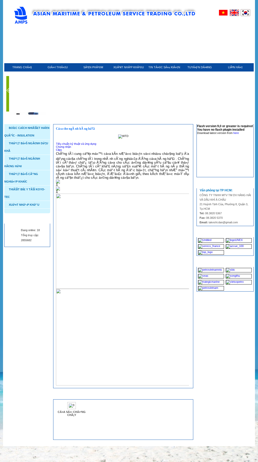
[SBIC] (239, 270)
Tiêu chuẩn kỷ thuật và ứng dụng (76, 143)
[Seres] (211, 246)
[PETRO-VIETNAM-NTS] (211, 270)
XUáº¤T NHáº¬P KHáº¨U (24, 204)
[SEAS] (211, 276)
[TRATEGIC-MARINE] (211, 282)
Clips (59, 149)
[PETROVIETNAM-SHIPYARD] (211, 288)
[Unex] (239, 240)
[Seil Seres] (211, 252)
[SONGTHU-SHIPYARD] (239, 276)
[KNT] (211, 240)
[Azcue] (239, 246)
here (236, 132)
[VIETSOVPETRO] (239, 282)
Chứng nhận (63, 146)
